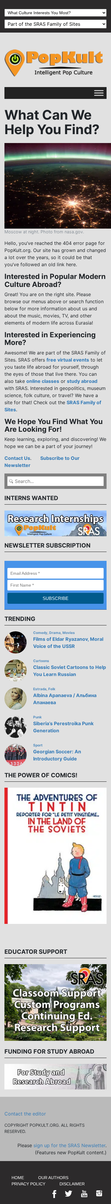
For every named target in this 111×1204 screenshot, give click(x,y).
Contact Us (17, 458)
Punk (37, 717)
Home (18, 1177)
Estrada (39, 689)
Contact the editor (25, 1114)
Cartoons (41, 661)
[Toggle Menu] (99, 93)
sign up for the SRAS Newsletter (69, 1145)
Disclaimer (72, 1183)
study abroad (82, 381)
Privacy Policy (28, 1183)
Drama (55, 633)
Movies (68, 633)
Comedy (40, 633)
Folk (51, 689)
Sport (38, 745)
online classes (42, 381)
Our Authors (53, 1177)
